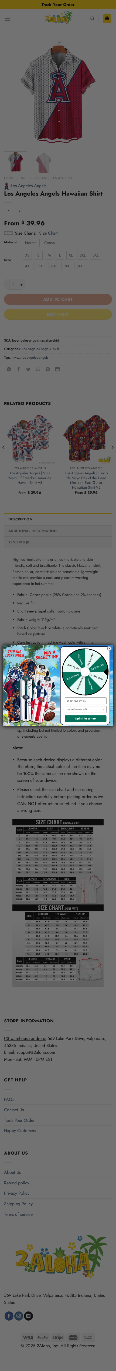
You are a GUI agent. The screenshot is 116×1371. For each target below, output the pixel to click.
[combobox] (85, 709)
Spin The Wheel (85, 718)
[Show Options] (104, 709)
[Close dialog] (109, 648)
